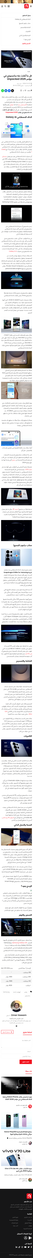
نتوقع (12, 105)
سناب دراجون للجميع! (24, 23)
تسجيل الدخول (6, 1032)
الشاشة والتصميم (25, 27)
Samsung (6, 992)
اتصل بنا (30, 1220)
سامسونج (27, 996)
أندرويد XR (16, 509)
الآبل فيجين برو (22, 105)
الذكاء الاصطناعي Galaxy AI (22, 19)
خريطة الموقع (28, 1223)
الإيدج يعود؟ (27, 39)
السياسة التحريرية (28, 1228)
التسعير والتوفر (26, 43)
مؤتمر (25, 992)
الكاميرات (27, 31)
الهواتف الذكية (16, 992)
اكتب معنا (15, 1226)
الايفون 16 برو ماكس (8, 817)
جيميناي (4, 156)
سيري (13, 460)
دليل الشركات (14, 1223)
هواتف (30, 1226)
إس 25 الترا (28, 654)
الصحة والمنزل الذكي (24, 35)
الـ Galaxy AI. (13, 251)
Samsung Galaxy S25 (19, 943)
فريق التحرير (15, 1217)
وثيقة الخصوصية (13, 1220)
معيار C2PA (28, 469)
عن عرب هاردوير (28, 1217)
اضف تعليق (25, 1062)
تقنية (28, 71)
